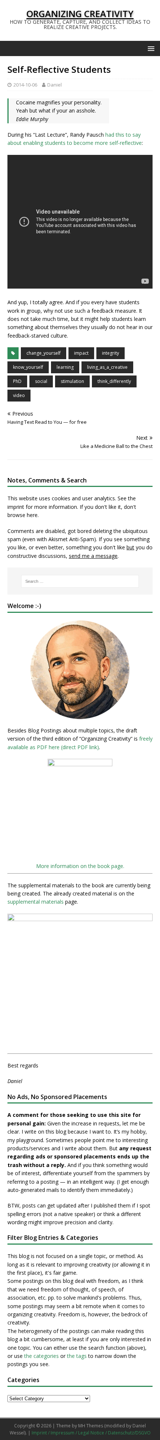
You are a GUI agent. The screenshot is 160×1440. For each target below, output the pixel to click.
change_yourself (43, 353)
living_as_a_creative (107, 367)
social (41, 381)
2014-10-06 (25, 84)
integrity (110, 353)
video (19, 395)
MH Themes (90, 1426)
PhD (17, 381)
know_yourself (28, 367)
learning (65, 367)
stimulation (72, 381)
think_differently (114, 381)
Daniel (54, 84)
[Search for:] (80, 581)
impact (81, 353)
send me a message (93, 555)
